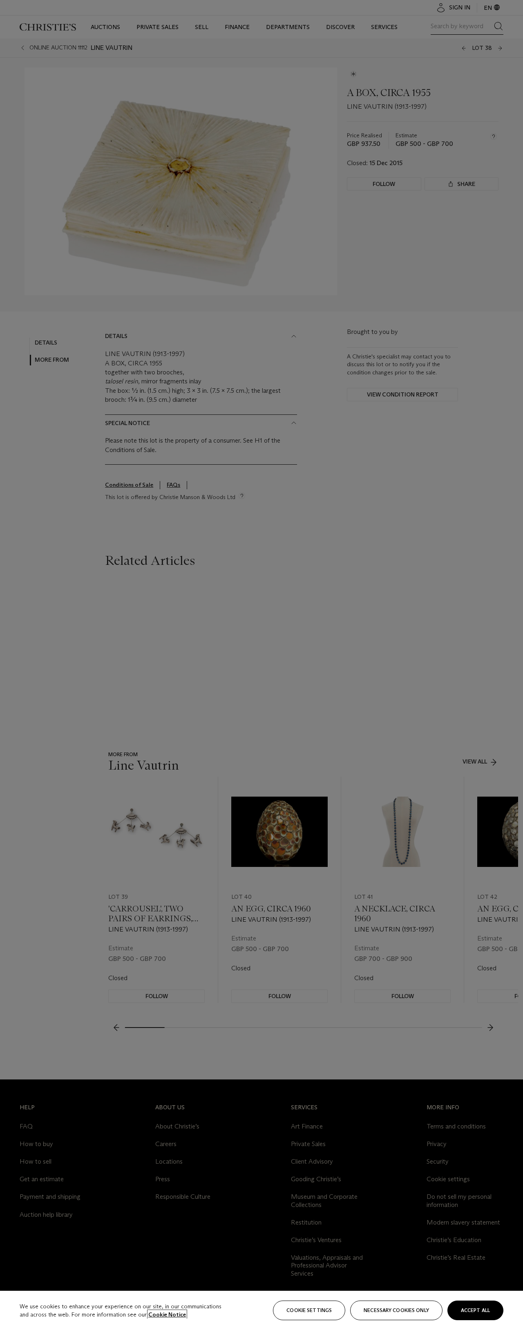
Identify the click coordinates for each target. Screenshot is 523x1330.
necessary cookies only (396, 1310)
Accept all (475, 1310)
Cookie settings (309, 1310)
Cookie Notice (167, 1314)
